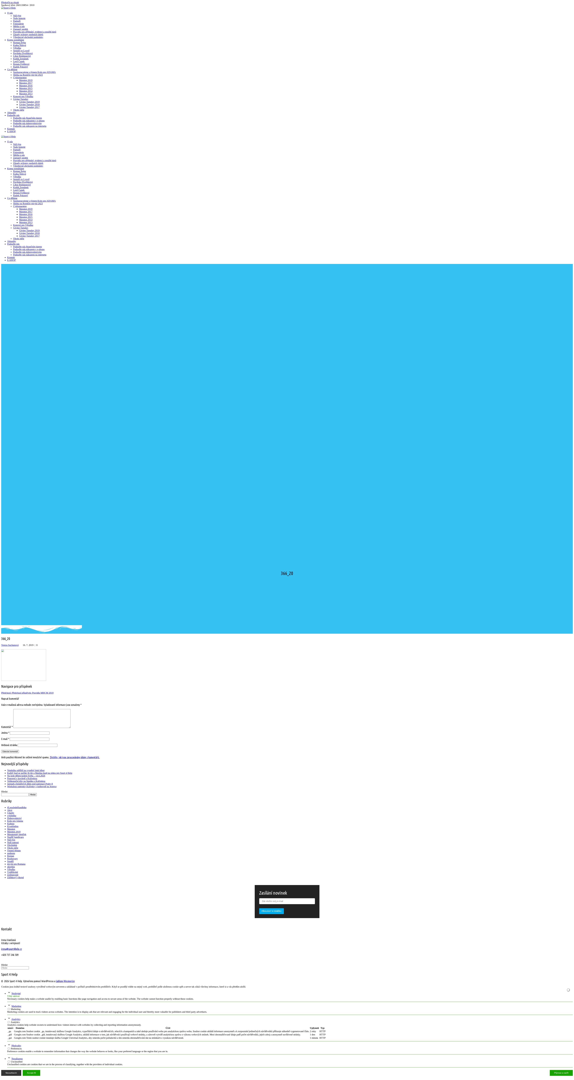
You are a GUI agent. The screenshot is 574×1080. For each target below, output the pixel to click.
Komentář (7, 726)
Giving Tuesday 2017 (29, 107)
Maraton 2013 (25, 93)
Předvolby (16, 1045)
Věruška (17, 48)
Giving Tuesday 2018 (29, 104)
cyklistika (11, 815)
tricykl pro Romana (16, 864)
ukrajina (11, 866)
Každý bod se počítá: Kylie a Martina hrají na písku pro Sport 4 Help (39, 773)
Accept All (31, 1073)
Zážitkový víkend (15, 877)
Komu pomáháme (15, 40)
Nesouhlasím (11, 1073)
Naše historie (19, 18)
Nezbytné (16, 993)
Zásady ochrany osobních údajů (28, 34)
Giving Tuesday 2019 (29, 102)
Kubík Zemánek (21, 58)
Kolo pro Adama (15, 821)
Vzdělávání (12, 872)
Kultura (10, 823)
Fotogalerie (18, 23)
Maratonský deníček (16, 834)
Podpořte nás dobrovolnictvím (27, 123)
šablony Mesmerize (65, 981)
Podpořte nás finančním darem (27, 118)
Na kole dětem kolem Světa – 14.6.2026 (26, 775)
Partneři (16, 21)
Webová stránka (9, 744)
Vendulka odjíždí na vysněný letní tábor (26, 770)
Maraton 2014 (25, 91)
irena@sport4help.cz (11, 948)
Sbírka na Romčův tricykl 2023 (28, 75)
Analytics (15, 1019)
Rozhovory (12, 858)
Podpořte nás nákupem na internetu (29, 126)
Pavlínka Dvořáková (23, 53)
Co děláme (12, 69)
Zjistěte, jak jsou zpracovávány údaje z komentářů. (75, 757)
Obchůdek (12, 845)
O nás (10, 13)
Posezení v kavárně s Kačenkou (22, 778)
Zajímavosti (12, 875)
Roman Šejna (19, 42)
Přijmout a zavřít (561, 1073)
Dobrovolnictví (14, 818)
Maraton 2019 (25, 80)
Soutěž (10, 861)
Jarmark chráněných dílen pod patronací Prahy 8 (30, 784)
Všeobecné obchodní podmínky (28, 37)
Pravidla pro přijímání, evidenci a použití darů (34, 32)
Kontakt (11, 128)
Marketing (16, 1006)
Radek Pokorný (20, 67)
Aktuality (11, 112)
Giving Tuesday (20, 99)
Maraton (11, 829)
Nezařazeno (17, 1058)
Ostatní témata (14, 850)
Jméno (5, 732)
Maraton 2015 (25, 88)
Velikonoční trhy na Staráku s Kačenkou (26, 781)
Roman (10, 856)
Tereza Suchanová (10, 645)
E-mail (5, 738)
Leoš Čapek (19, 61)
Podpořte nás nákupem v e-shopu (29, 120)
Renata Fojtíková (21, 64)
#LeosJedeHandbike (16, 807)
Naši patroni (13, 842)
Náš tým (17, 15)
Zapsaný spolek (20, 29)
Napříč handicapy (15, 837)
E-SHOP (11, 131)
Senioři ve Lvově (21, 50)
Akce (9, 810)
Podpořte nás (13, 115)
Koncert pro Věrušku (23, 96)
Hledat (4, 791)
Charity (10, 813)
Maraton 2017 (25, 83)
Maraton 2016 (25, 85)
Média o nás (19, 26)
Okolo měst (18, 110)
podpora (11, 853)
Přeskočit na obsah (10, 2)
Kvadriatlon (12, 826)
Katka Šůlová (19, 45)
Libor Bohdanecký (22, 56)
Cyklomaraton (20, 77)
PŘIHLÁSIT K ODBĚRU (271, 911)
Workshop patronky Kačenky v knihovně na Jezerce (32, 786)
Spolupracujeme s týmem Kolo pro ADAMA (34, 72)
